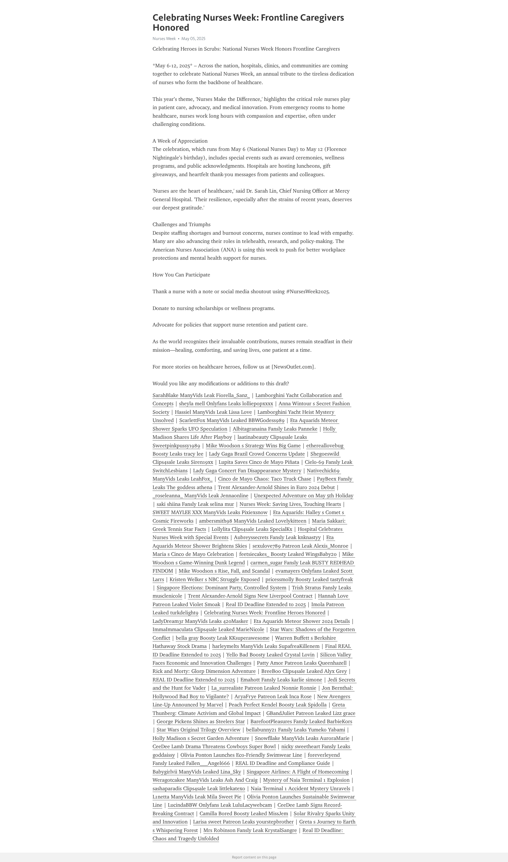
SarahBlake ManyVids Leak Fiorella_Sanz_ (201, 395)
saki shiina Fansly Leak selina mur (195, 504)
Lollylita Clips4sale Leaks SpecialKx (252, 529)
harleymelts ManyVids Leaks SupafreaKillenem (266, 646)
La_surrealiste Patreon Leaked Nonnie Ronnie (263, 688)
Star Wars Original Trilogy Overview (198, 729)
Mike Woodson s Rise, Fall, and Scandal (224, 571)
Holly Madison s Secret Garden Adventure (201, 738)
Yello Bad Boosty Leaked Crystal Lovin (270, 654)
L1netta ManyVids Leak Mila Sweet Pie (197, 796)
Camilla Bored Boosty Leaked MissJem (244, 813)
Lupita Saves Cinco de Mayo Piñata (259, 462)
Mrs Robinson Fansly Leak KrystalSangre (250, 830)
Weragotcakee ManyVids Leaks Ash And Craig (205, 780)
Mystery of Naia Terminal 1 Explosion (306, 780)
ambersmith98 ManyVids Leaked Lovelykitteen (252, 521)
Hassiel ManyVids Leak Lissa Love (213, 412)
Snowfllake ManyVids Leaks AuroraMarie (302, 738)
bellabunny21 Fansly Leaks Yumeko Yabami (295, 729)
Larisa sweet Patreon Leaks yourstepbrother (243, 821)
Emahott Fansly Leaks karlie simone (281, 679)
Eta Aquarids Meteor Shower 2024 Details (302, 621)
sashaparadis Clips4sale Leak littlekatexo (199, 788)
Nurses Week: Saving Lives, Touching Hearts (290, 504)
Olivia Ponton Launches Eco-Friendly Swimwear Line (241, 755)
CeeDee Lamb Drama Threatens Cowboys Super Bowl (214, 746)
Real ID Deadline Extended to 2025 (266, 604)
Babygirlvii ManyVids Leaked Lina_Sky (197, 771)
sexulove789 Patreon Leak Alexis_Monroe (300, 546)
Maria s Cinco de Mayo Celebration (193, 554)
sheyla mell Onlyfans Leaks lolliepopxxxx (226, 403)
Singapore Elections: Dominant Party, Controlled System (221, 587)
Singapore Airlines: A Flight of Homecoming (298, 771)
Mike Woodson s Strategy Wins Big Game (253, 445)
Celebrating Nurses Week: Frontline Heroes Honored (264, 612)
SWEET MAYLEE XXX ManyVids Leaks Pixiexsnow (210, 512)
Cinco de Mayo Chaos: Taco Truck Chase (264, 479)
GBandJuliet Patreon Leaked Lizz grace (310, 713)
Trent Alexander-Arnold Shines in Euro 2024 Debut (276, 487)
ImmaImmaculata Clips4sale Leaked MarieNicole (208, 629)
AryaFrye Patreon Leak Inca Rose (273, 696)
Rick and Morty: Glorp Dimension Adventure (204, 671)
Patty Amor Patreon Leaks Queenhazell (302, 663)
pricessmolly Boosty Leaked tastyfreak (309, 579)
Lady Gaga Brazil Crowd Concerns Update (257, 454)
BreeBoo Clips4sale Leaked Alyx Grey (304, 671)
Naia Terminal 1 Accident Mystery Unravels (300, 788)
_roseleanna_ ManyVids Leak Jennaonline (200, 495)
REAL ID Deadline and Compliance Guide (282, 763)
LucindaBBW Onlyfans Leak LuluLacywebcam (220, 805)
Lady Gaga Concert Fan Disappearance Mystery (247, 470)
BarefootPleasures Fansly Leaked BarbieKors (301, 721)
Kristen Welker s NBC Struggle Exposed (215, 579)
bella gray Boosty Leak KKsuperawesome (223, 638)
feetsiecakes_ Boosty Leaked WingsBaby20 (288, 554)
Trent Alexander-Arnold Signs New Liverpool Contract (250, 596)
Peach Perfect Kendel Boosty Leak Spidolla (278, 704)
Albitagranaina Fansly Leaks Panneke (275, 429)
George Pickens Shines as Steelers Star (201, 721)
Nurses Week (164, 38)
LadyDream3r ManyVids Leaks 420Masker (200, 621)
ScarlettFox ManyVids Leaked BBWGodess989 (232, 420)
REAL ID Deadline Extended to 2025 (194, 679)
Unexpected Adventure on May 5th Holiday (303, 495)
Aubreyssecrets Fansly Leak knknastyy (277, 537)
